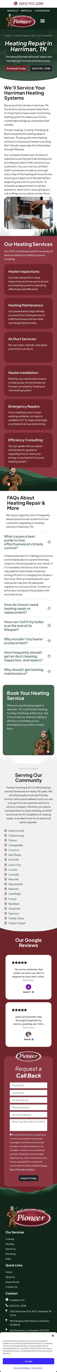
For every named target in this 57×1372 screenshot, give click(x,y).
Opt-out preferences (21, 1368)
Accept (28, 1361)
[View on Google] (28, 987)
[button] (52, 1335)
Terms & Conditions (26, 1169)
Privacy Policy (37, 1368)
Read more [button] (28, 980)
